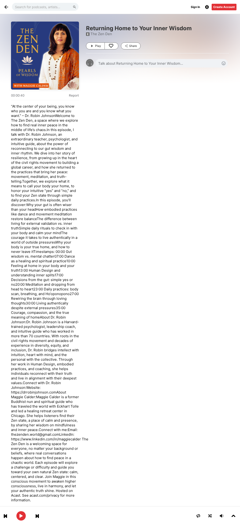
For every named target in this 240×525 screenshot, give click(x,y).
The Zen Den (101, 34)
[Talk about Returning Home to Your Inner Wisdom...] (161, 63)
